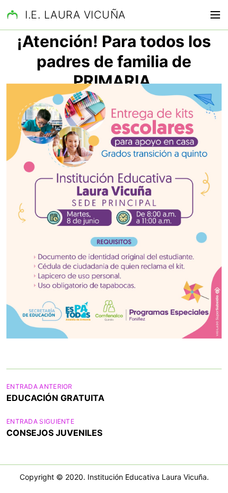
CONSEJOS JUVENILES (54, 432)
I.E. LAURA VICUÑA (75, 14)
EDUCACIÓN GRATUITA (55, 397)
